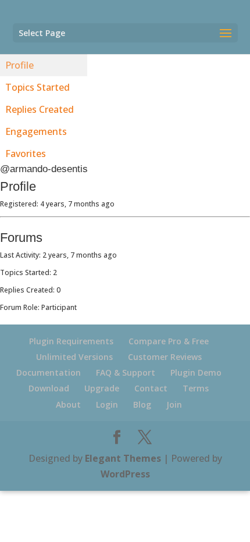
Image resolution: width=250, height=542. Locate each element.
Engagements (36, 131)
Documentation (48, 372)
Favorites (25, 153)
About (68, 404)
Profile (19, 65)
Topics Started (37, 87)
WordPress (125, 474)
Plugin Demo (196, 372)
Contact (150, 388)
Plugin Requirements (71, 341)
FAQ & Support (125, 372)
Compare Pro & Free (168, 341)
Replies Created (39, 109)
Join (174, 404)
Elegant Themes (123, 458)
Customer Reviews (165, 356)
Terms (196, 388)
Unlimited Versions (74, 356)
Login (107, 404)
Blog (142, 404)
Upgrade (101, 388)
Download (48, 388)
